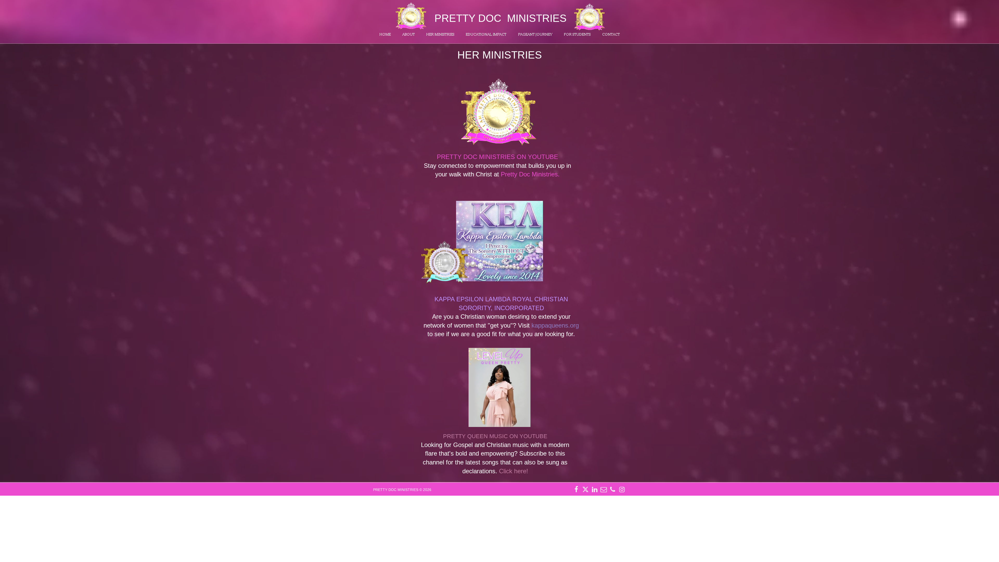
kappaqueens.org (555, 325)
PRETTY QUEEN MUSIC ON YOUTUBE (495, 436)
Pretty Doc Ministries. (530, 174)
